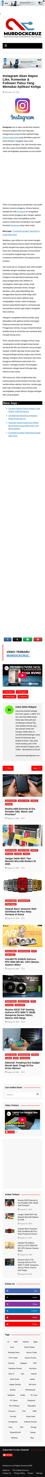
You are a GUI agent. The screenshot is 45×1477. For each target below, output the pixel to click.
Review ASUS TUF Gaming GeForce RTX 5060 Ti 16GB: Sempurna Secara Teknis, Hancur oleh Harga (28, 1265)
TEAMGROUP (15, 1432)
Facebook (21, 212)
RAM (15, 1058)
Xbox (32, 1438)
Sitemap (39, 1473)
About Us (6, 1470)
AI (8, 1342)
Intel (22, 1374)
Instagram (22, 692)
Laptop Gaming (15, 1384)
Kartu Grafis (10, 954)
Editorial (35, 1054)
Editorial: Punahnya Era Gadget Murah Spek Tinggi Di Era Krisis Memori (22, 1065)
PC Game (14, 1400)
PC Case (33, 1395)
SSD (21, 1427)
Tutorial (26, 854)
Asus (12, 1347)
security (13, 1416)
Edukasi (34, 801)
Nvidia (22, 1395)
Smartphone (25, 1058)
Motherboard (30, 1390)
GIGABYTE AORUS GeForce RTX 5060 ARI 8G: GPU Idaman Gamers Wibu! (22, 962)
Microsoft (32, 1384)
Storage (8, 804)
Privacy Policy (19, 1473)
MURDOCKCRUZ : (18, 655)
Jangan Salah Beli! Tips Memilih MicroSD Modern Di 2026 (20, 861)
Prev (9, 768)
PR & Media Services (21, 1470)
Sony (10, 1427)
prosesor (11, 1411)
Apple (35, 1342)
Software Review (30, 1422)
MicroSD (9, 854)
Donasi (30, 1473)
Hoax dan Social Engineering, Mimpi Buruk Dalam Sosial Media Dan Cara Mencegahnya (23, 426)
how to (11, 1374)
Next (35, 768)
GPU (34, 951)
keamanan (15, 225)
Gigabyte (23, 1363)
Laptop (8, 1058)
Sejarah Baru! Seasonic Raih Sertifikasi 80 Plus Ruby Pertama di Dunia (20, 912)
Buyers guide (31, 1352)
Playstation (32, 1406)
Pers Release (14, 1406)
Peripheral (31, 1400)
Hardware (9, 1005)
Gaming (11, 1363)
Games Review (30, 1358)
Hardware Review (15, 1368)
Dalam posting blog (11, 138)
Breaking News (24, 901)
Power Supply (10, 904)
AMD (16, 1342)
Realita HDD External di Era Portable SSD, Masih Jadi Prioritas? (20, 812)
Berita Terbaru (11, 801)
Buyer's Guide (23, 801)
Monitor (13, 1390)
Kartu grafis (14, 1379)
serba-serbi (10, 697)
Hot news (9, 692)
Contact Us (7, 1473)
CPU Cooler (13, 1358)
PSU (24, 1411)
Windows (14, 1438)
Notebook (11, 1395)
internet (34, 1374)
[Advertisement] (22, 178)
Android (25, 1342)
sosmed (24, 697)
